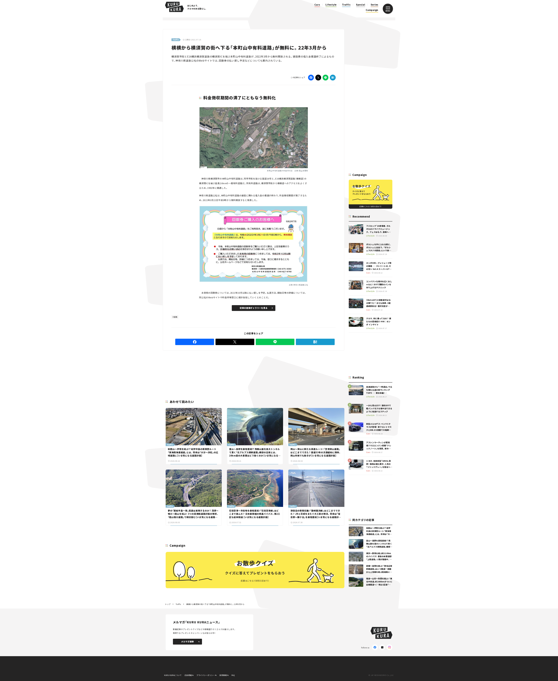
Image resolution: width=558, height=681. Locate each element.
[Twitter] (318, 77)
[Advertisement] (276, 372)
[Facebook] (311, 77)
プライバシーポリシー (205, 675)
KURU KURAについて (173, 675)
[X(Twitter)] (382, 647)
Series (374, 4)
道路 (175, 317)
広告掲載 (188, 675)
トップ (168, 604)
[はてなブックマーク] (333, 77)
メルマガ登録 (187, 641)
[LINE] (325, 77)
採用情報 (223, 675)
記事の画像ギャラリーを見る (254, 307)
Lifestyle (331, 4)
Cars (317, 4)
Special (360, 4)
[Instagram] (389, 647)
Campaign (372, 9)
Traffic (346, 4)
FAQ (233, 675)
